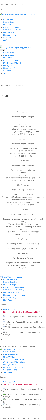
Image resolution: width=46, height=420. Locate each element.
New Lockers (8, 19)
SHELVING (7, 25)
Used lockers (8, 22)
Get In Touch (5, 17)
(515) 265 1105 (9, 309)
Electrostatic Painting (12, 35)
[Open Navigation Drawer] (1, 45)
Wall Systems (8, 32)
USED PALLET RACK (11, 27)
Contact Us (7, 37)
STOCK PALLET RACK (12, 30)
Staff (5, 40)
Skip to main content (8, 1)
